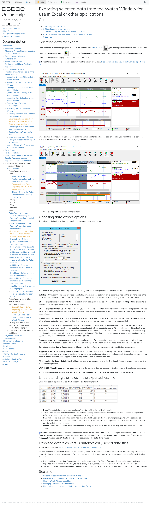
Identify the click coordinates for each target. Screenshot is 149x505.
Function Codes (9, 343)
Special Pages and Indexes (16, 158)
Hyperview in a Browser (13, 341)
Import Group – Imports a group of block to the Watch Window (22, 260)
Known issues (10, 338)
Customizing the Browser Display (19, 155)
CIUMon (6, 351)
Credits (6, 364)
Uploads (82, 2)
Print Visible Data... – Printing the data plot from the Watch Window (23, 179)
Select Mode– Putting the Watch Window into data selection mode (20, 226)
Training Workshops (11, 36)
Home (19, 2)
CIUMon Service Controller (14, 354)
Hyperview (7, 46)
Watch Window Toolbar (18, 213)
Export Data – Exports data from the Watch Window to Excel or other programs (21, 233)
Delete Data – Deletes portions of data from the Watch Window (21, 241)
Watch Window (13, 168)
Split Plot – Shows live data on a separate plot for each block (21, 294)
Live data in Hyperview (14, 69)
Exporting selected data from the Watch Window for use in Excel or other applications (21, 121)
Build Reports (9, 349)
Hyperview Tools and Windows (18, 161)
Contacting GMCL (10, 362)
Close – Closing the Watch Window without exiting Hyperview (23, 194)
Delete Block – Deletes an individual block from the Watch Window (21, 280)
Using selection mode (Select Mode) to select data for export (68, 486)
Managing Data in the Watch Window (58, 483)
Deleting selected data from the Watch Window (62, 476)
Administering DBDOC (12, 359)
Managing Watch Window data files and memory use (80, 447)
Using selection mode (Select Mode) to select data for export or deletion (22, 139)
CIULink (6, 356)
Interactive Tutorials (11, 28)
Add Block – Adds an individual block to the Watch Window (22, 267)
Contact (53, 2)
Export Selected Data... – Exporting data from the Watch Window (22, 186)
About (31, 2)
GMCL (6, 2)
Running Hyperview (13, 48)
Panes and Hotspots (13, 61)
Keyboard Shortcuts (13, 336)
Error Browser (11, 150)
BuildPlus (7, 346)
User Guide (8, 31)
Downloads (67, 2)
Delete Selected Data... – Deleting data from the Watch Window (22, 317)
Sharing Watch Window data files (57, 481)
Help (41, 2)
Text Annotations (12, 153)
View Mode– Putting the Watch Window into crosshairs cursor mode (22, 218)
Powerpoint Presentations (14, 34)
